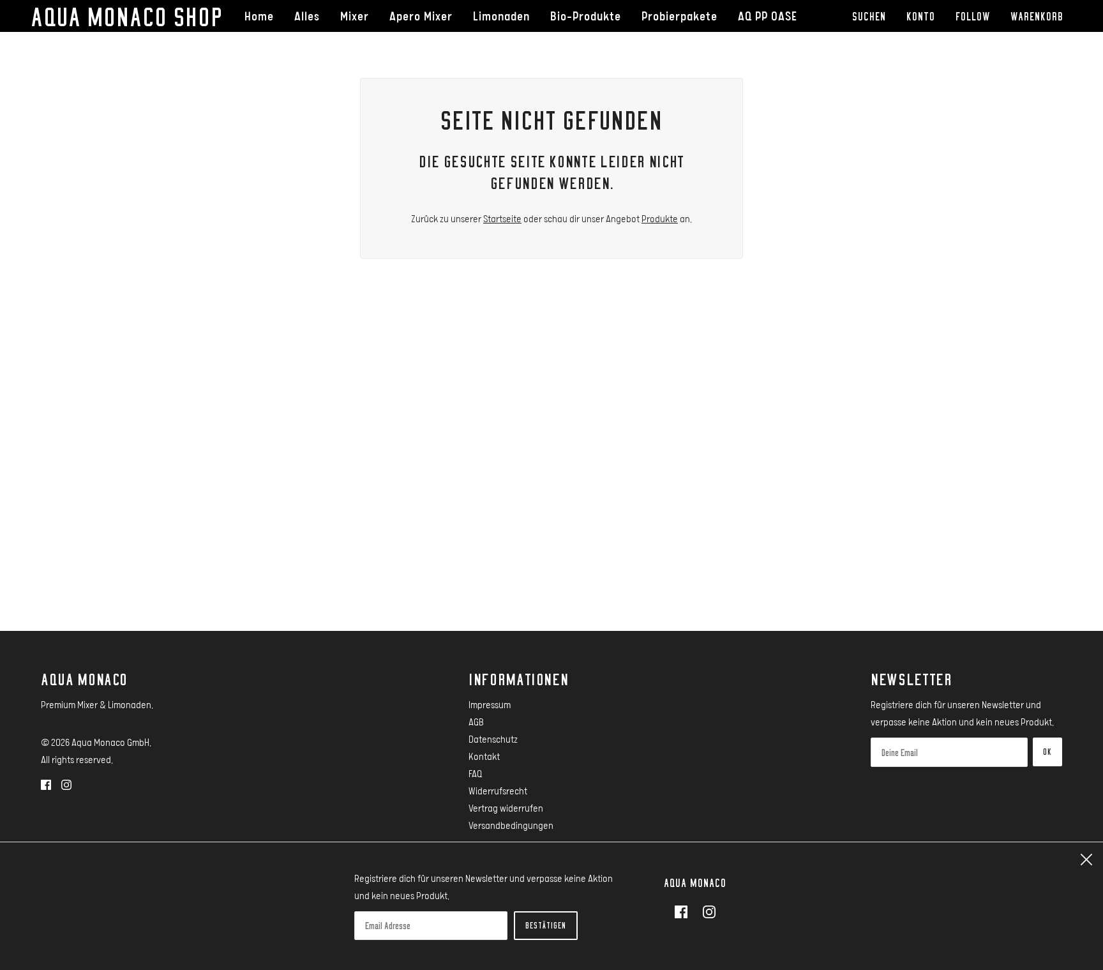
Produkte (660, 218)
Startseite (502, 218)
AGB (476, 721)
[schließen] (1086, 859)
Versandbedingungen (511, 825)
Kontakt (484, 756)
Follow (973, 16)
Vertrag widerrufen (506, 808)
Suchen (869, 16)
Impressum (490, 704)
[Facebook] (685, 911)
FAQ (475, 773)
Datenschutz (493, 739)
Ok (1047, 751)
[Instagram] (705, 911)
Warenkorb (1039, 16)
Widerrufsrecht (498, 790)
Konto (920, 16)
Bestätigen (545, 925)
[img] (46, 784)
